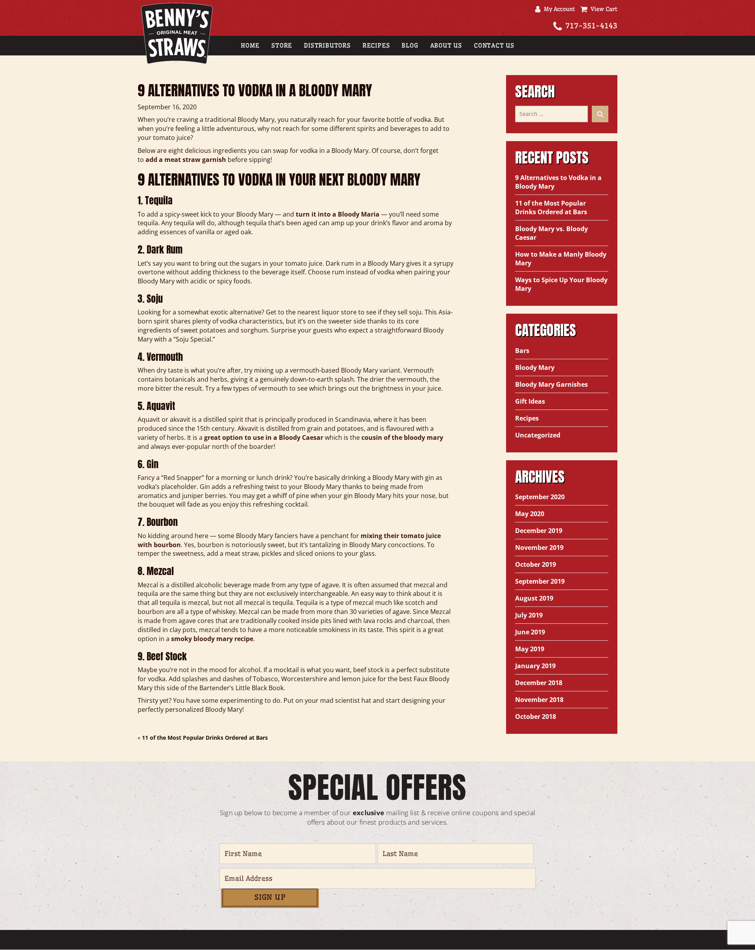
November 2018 (539, 699)
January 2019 (535, 666)
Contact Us (494, 45)
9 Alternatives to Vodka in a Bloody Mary (558, 182)
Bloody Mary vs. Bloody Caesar (551, 233)
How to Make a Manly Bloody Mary (560, 258)
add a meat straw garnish (185, 159)
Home (250, 45)
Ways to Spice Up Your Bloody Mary (561, 284)
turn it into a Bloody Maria (337, 214)
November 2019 (539, 547)
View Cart (602, 9)
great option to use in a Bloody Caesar (263, 437)
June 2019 (530, 632)
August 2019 (534, 598)
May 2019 (529, 649)
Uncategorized (537, 435)
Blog (409, 45)
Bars (522, 350)
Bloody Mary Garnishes (551, 384)
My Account (557, 9)
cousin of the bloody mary (402, 437)
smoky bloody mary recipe (212, 638)
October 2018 (535, 716)
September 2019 (540, 581)
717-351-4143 (591, 25)
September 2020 (540, 496)
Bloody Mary (534, 367)
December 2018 (538, 682)
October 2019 (535, 564)
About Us (446, 45)
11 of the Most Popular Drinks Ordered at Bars (205, 737)
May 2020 (529, 513)
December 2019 (538, 530)
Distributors (327, 45)
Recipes (376, 45)
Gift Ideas (530, 401)
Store (281, 45)
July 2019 (529, 615)
